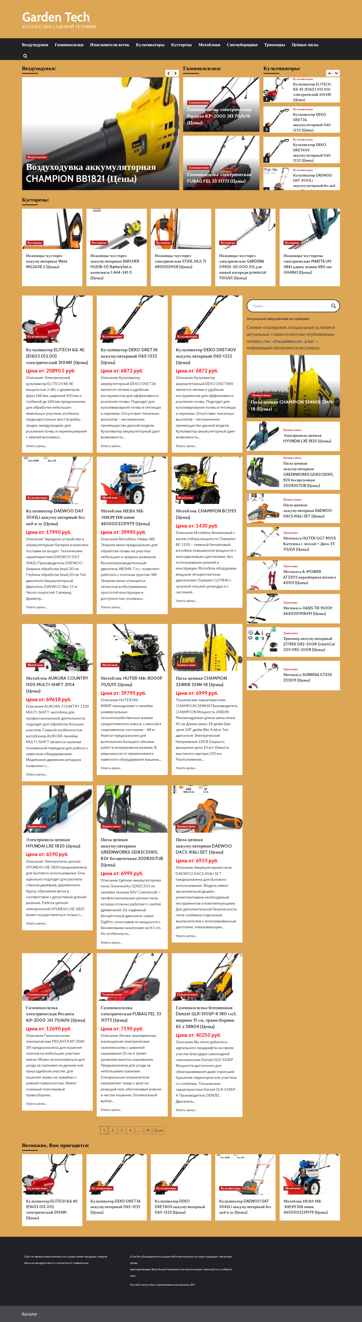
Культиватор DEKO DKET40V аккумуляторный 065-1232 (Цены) (312, 152)
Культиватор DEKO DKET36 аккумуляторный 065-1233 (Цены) (312, 122)
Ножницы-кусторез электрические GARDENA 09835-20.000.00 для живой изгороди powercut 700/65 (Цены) (242, 266)
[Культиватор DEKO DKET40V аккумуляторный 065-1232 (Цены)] (276, 150)
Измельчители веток (109, 44)
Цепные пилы (305, 44)
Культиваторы (150, 44)
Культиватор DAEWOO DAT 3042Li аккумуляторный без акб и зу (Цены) (314, 183)
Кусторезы (181, 44)
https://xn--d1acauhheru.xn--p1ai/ (283, 340)
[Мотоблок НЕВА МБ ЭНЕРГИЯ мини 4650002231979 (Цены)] (132, 480)
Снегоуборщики (242, 44)
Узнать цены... (36, 446)
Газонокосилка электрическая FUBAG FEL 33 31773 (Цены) (131, 1014)
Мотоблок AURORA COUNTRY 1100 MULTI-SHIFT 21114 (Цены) (57, 684)
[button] (25, 55)
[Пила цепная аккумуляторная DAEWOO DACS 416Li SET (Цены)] (207, 809)
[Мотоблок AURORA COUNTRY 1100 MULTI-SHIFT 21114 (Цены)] (57, 647)
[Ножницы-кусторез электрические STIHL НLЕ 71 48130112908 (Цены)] (181, 229)
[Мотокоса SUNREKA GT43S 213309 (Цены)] (263, 675)
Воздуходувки (35, 44)
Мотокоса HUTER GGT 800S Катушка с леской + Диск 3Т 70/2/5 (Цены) (309, 544)
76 (148, 1130)
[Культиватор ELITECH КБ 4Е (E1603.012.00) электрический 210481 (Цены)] (276, 89)
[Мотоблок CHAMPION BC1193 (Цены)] (207, 480)
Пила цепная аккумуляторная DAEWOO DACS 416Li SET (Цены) (204, 846)
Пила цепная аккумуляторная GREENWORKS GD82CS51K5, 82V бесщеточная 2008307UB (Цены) (132, 852)
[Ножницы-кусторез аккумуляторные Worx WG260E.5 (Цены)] (52, 229)
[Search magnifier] (333, 306)
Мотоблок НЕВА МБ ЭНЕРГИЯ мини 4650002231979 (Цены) (125, 517)
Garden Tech (56, 17)
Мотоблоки (209, 44)
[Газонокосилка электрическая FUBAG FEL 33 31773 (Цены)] (132, 976)
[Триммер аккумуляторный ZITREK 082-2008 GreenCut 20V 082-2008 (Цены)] (263, 642)
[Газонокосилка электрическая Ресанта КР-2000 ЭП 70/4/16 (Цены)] (57, 976)
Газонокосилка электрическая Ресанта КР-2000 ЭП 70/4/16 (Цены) (219, 116)
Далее (158, 1130)
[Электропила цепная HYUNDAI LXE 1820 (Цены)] (57, 809)
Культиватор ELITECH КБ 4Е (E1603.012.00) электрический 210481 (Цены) (312, 92)
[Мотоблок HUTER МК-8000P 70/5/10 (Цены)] (132, 647)
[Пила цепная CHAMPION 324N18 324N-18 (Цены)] (207, 647)
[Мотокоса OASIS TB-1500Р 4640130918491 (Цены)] (263, 608)
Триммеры (274, 44)
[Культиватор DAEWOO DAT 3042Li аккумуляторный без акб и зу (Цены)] (276, 180)
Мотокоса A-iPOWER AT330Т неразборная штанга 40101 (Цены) (309, 577)
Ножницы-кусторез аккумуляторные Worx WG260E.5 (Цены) (46, 261)
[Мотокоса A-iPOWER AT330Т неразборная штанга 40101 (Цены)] (263, 575)
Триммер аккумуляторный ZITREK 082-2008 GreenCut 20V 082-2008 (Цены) (309, 644)
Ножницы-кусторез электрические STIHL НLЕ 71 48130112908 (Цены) (180, 261)
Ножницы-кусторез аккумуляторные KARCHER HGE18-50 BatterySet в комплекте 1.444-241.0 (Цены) (114, 266)
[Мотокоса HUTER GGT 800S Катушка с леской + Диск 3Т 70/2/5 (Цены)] (263, 542)
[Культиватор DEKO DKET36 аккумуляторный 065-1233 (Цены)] (276, 119)
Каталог (29, 1313)
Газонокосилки (69, 44)
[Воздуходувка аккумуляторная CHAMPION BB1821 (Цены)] (100, 133)
